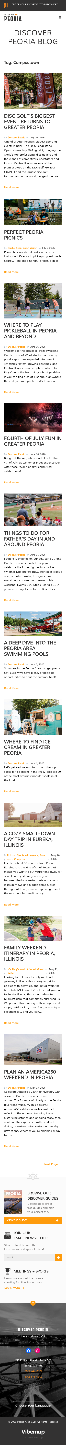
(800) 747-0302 (33, 1371)
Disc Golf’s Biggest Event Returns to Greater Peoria (29, 122)
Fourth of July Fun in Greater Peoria (33, 441)
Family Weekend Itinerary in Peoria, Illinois (29, 953)
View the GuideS (17, 1220)
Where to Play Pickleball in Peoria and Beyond (30, 331)
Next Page (53, 1164)
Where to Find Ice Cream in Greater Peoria (27, 747)
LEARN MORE (12, 1287)
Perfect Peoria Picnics (23, 235)
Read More (11, 187)
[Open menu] (60, 18)
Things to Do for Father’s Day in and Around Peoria (29, 539)
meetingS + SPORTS (31, 1271)
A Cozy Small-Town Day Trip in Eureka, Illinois (29, 839)
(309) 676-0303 (33, 1376)
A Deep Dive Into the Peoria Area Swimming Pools (30, 648)
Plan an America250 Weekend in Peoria (30, 1075)
